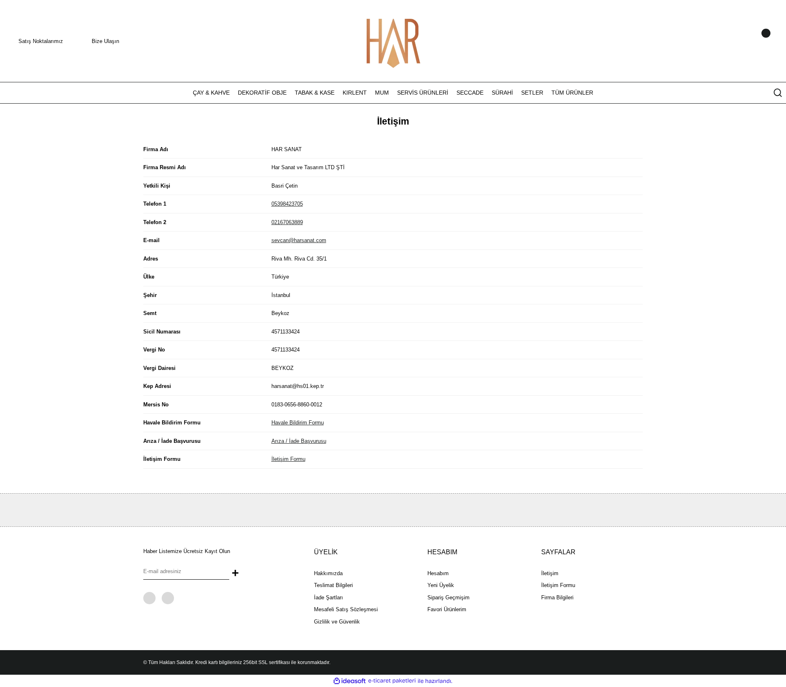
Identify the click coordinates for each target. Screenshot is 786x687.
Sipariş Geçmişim (448, 597)
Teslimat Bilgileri (333, 585)
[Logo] (393, 40)
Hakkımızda (328, 573)
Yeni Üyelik (440, 585)
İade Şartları (328, 597)
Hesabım (438, 573)
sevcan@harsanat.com (298, 240)
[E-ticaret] (392, 681)
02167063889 (287, 222)
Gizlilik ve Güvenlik (337, 622)
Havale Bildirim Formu (297, 422)
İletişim (549, 573)
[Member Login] (755, 41)
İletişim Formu (288, 459)
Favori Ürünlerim (446, 609)
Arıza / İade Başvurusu (298, 441)
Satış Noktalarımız (40, 41)
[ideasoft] (349, 681)
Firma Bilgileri (557, 597)
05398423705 (287, 204)
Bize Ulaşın (105, 41)
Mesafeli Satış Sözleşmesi (346, 609)
